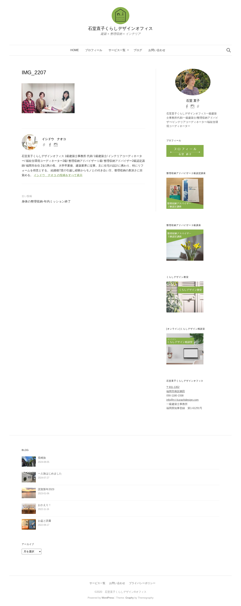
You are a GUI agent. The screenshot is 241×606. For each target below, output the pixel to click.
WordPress (108, 597)
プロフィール (93, 50)
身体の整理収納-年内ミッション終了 (46, 201)
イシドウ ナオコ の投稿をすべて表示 (58, 175)
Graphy (129, 597)
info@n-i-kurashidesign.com (182, 399)
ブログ (138, 50)
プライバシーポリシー (142, 583)
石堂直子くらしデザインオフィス (120, 28)
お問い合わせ (156, 50)
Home (74, 50)
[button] (48, 98)
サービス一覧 (117, 50)
